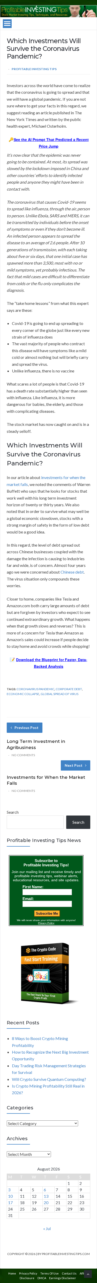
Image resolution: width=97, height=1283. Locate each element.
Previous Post (26, 727)
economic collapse (23, 694)
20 (46, 1202)
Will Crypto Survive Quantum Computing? (49, 1079)
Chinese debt (72, 571)
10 (10, 1196)
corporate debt (69, 689)
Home (12, 1273)
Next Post (74, 765)
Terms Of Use (49, 1273)
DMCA (42, 1278)
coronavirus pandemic (35, 689)
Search (13, 812)
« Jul (47, 1228)
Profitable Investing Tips (34, 69)
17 (10, 1202)
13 (46, 1196)
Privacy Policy (28, 1273)
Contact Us (69, 1273)
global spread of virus (59, 694)
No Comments (23, 755)
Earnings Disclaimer (62, 1278)
